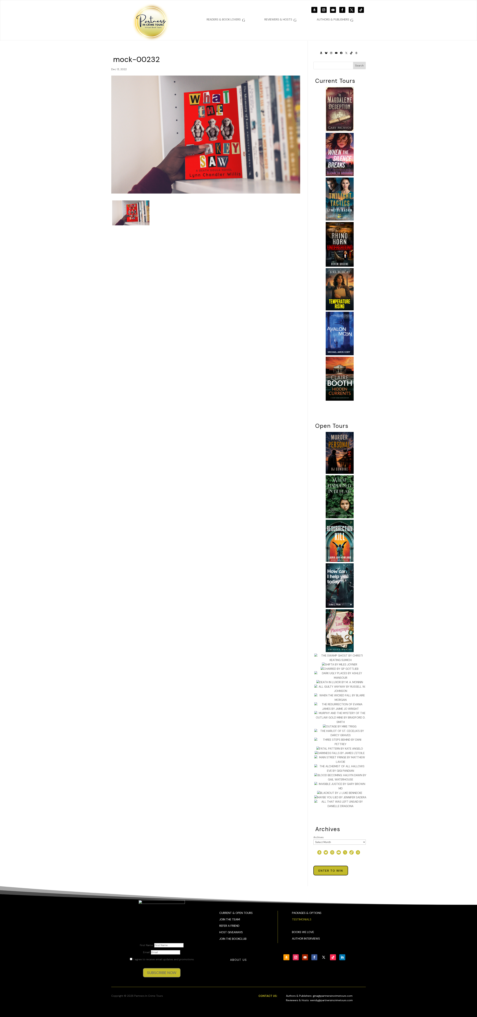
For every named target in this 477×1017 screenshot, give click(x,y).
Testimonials (301, 919)
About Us (238, 960)
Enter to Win (330, 871)
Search (359, 65)
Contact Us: (267, 996)
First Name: (147, 945)
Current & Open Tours (236, 913)
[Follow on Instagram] (324, 10)
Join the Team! (229, 919)
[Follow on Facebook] (342, 10)
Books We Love (303, 932)
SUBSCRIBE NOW (161, 972)
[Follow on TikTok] (361, 10)
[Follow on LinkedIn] (342, 957)
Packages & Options (306, 913)
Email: (147, 952)
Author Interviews (306, 939)
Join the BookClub (233, 939)
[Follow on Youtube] (333, 10)
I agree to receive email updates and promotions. (163, 959)
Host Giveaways (231, 932)
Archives (318, 837)
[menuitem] (335, 19)
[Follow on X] (352, 10)
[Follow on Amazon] (314, 10)
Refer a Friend (229, 926)
